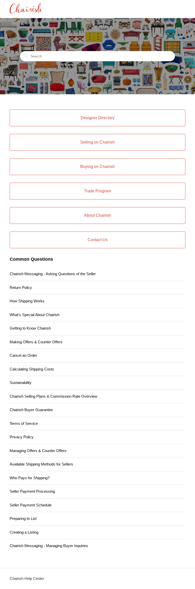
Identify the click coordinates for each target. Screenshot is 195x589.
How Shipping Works (27, 301)
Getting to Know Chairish (30, 328)
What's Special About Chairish (34, 315)
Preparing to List (23, 518)
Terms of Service (24, 423)
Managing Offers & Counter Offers (38, 450)
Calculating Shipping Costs (32, 369)
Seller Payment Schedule (31, 505)
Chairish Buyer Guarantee (31, 410)
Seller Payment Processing (32, 491)
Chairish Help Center (27, 578)
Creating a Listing (24, 532)
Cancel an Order (23, 355)
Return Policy (21, 287)
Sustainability (20, 382)
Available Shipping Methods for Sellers (41, 464)
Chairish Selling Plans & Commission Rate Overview (53, 396)
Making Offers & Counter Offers (36, 342)
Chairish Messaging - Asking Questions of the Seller (53, 274)
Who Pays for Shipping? (30, 478)
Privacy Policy (22, 437)
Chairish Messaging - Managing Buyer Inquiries (49, 546)
